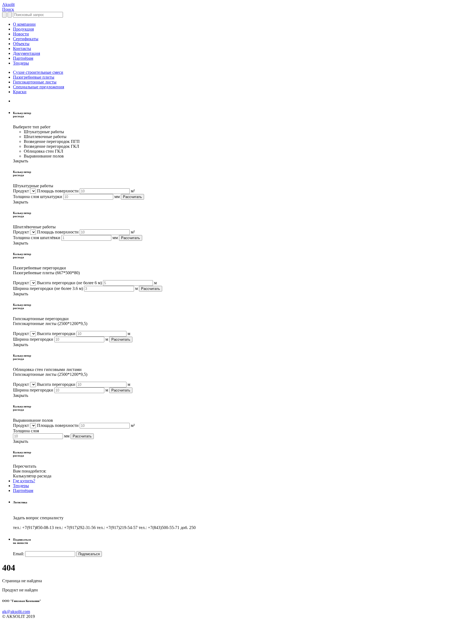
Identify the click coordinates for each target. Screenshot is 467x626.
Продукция (23, 29)
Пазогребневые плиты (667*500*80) (46, 272)
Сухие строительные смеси (38, 72)
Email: (18, 553)
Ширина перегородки (48, 288)
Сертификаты (25, 38)
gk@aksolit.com (16, 611)
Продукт (21, 191)
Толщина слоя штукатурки (37, 196)
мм (117, 196)
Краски (19, 91)
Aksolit (8, 4)
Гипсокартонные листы (34, 82)
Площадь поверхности (58, 191)
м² (133, 191)
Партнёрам (23, 58)
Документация (26, 53)
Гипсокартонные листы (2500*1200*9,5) (50, 323)
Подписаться (89, 554)
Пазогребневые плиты (33, 77)
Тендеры (21, 63)
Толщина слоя (26, 431)
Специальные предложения (38, 87)
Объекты (21, 43)
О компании (24, 24)
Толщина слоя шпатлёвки (36, 237)
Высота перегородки (69, 282)
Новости (21, 34)
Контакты (22, 48)
